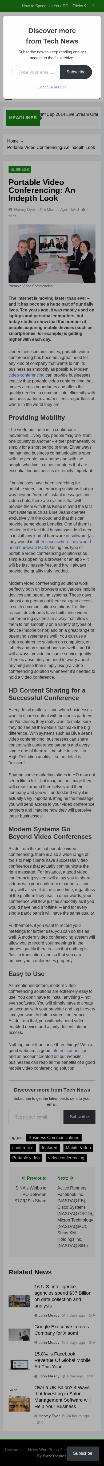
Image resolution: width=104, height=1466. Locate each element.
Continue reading (52, 87)
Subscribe (76, 72)
